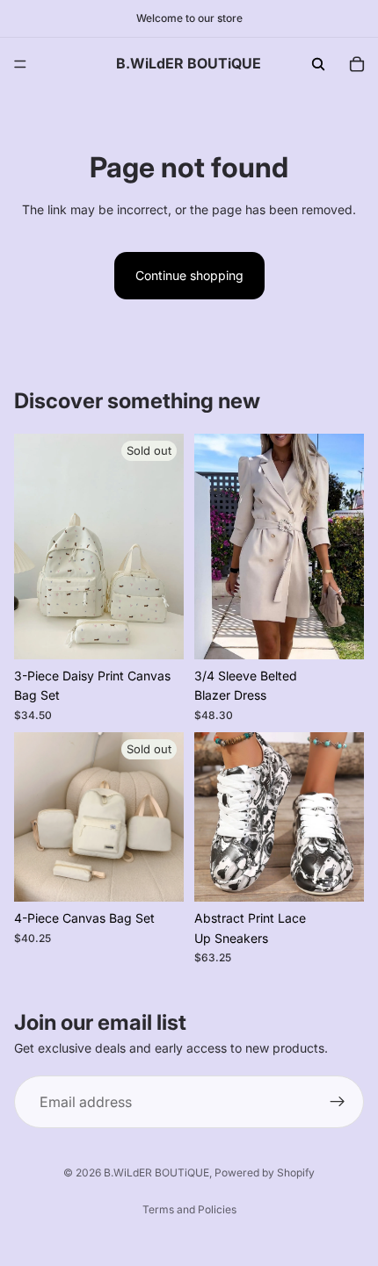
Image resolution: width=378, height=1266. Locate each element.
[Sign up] (337, 1101)
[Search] (318, 64)
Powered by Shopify (264, 1172)
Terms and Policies (189, 1209)
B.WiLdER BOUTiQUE (156, 1172)
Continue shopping (189, 275)
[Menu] (20, 64)
